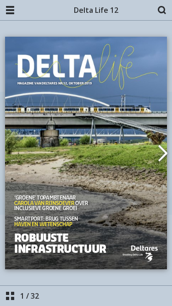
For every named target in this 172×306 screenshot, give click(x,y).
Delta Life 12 (96, 10)
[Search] (162, 10)
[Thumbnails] (10, 296)
